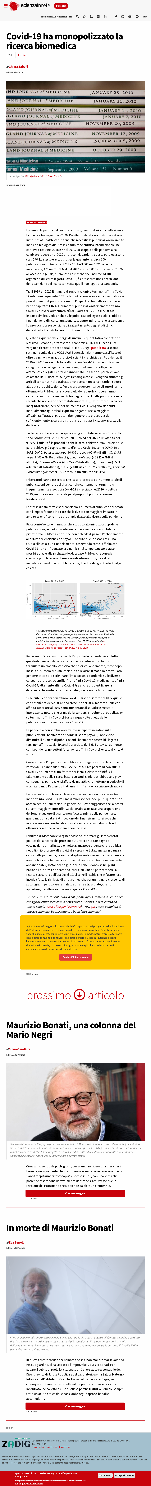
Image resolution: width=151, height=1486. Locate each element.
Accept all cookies (124, 1475)
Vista (12, 56)
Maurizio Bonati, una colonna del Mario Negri (71, 1029)
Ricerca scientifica (37, 222)
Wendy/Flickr (32, 176)
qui (92, 907)
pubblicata (98, 348)
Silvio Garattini (19, 1049)
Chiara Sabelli (18, 66)
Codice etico (51, 1447)
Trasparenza (64, 1447)
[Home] (31, 6)
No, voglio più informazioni (29, 1483)
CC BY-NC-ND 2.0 (51, 176)
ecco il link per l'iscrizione (63, 907)
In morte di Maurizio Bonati (60, 1228)
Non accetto (105, 1475)
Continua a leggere (75, 1193)
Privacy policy (38, 1447)
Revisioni (22, 55)
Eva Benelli (16, 1242)
